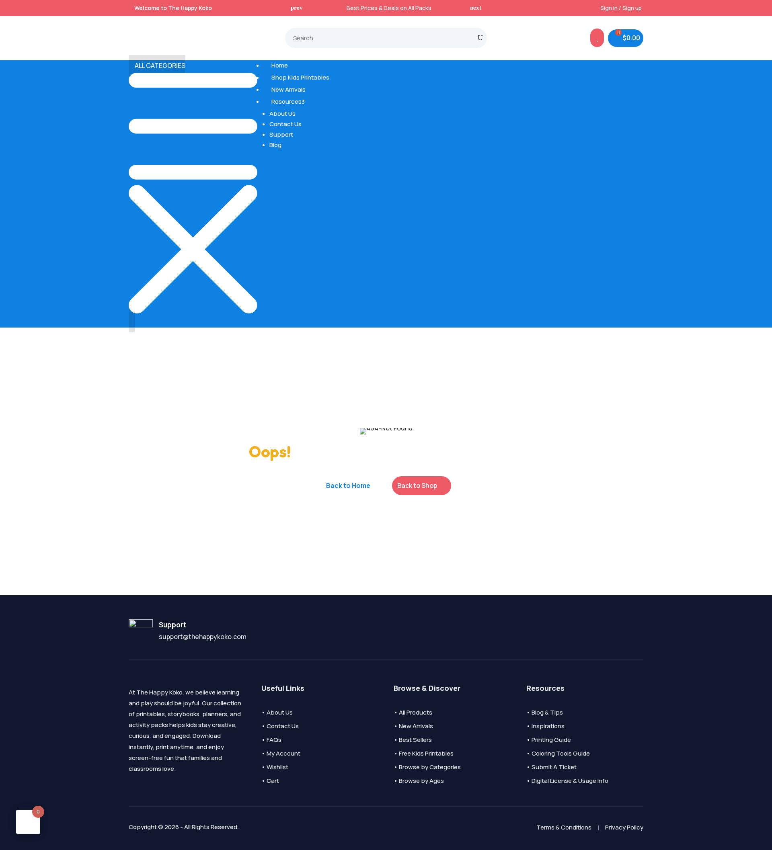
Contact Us (285, 124)
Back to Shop (417, 485)
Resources (287, 101)
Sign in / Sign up (621, 8)
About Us (282, 113)
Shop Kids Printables (299, 77)
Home (278, 65)
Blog (275, 145)
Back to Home (348, 485)
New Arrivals (287, 89)
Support (281, 134)
